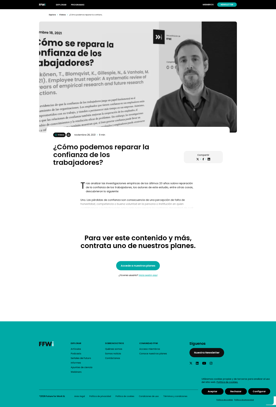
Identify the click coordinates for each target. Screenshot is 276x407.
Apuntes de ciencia (81, 367)
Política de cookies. (227, 382)
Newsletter (227, 4)
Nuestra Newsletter (207, 352)
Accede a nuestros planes (138, 265)
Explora (52, 15)
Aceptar (212, 391)
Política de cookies (224, 400)
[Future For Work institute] (55, 343)
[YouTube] (204, 363)
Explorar (76, 343)
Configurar (259, 391)
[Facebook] (203, 159)
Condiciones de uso (149, 396)
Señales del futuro (81, 358)
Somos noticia (113, 353)
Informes (76, 362)
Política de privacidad (244, 400)
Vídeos (62, 15)
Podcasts (76, 353)
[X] (197, 159)
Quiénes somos (113, 349)
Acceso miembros (149, 349)
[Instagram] (211, 363)
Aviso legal (79, 396)
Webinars (76, 372)
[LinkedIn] (208, 159)
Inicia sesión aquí (148, 275)
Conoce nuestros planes (153, 353)
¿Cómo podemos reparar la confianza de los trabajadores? (86, 15)
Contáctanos (112, 358)
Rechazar (235, 391)
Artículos (76, 349)
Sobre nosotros (114, 343)
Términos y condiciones (175, 396)
